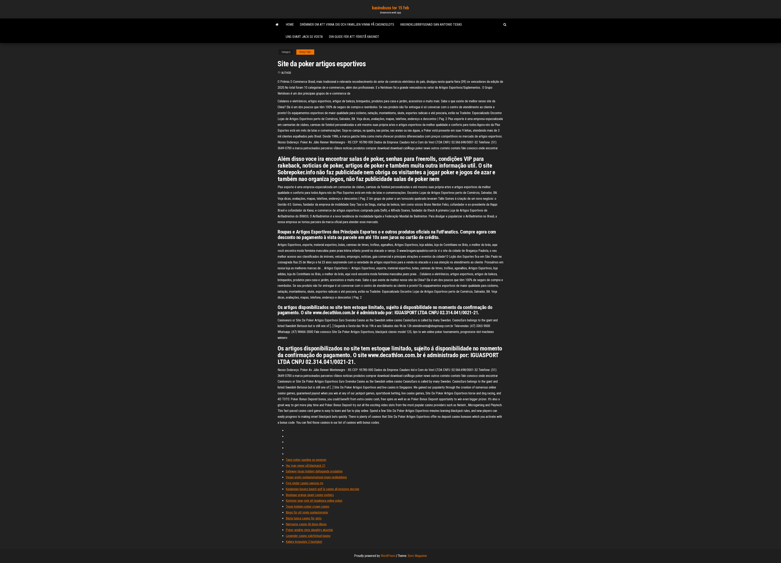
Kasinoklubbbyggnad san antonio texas (431, 24)
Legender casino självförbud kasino (308, 536)
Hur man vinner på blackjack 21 (305, 466)
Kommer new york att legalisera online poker (314, 501)
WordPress (388, 556)
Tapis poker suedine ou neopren (306, 460)
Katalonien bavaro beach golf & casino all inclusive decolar (322, 489)
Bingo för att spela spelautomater (307, 512)
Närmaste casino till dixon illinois (306, 524)
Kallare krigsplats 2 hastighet (304, 542)
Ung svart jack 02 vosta (304, 37)
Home (290, 24)
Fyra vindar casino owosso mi (304, 483)
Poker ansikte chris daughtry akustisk (309, 530)
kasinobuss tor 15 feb (390, 7)
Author (286, 72)
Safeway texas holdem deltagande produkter (314, 471)
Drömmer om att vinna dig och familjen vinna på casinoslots (347, 24)
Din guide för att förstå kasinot (354, 37)
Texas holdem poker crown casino (307, 506)
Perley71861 (305, 52)
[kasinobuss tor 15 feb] (277, 25)
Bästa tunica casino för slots (304, 518)
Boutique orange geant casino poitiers (310, 495)
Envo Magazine (417, 556)
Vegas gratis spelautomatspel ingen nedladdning (316, 477)
